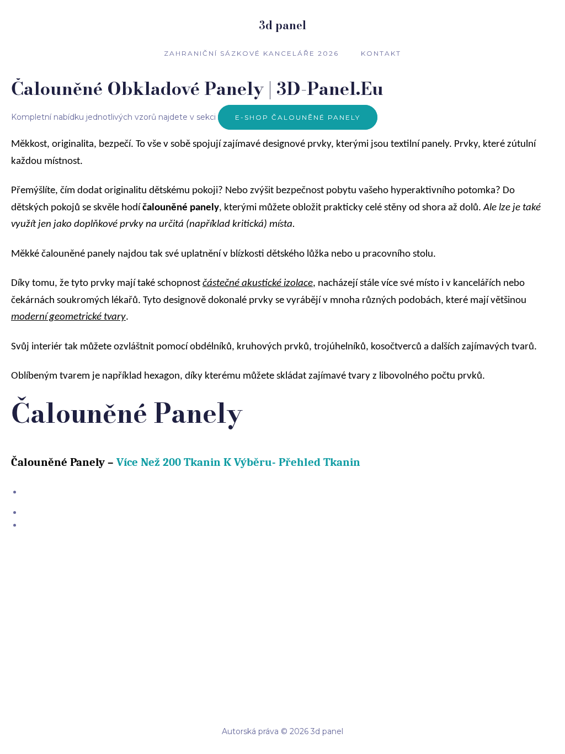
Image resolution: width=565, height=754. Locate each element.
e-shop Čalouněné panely (297, 117)
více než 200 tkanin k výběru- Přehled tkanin (238, 462)
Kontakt (381, 53)
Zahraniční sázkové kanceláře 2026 (251, 53)
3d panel (282, 25)
